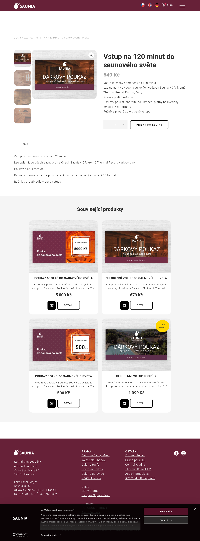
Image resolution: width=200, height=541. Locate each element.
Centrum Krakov (92, 469)
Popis (24, 143)
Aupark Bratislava (137, 473)
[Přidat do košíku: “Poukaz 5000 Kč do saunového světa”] (52, 305)
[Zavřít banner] (195, 509)
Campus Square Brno (96, 495)
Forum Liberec (135, 455)
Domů (17, 38)
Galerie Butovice (93, 473)
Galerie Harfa (91, 464)
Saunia (28, 38)
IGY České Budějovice (140, 478)
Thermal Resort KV (138, 469)
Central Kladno (135, 464)
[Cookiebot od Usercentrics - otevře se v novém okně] (20, 535)
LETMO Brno (90, 490)
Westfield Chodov (94, 460)
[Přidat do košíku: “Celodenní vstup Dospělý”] (124, 403)
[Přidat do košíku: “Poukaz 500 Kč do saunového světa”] (52, 403)
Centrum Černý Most (96, 455)
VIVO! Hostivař (91, 478)
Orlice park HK (135, 460)
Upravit (164, 520)
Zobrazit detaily (49, 535)
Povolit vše (166, 511)
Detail (68, 305)
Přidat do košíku (149, 125)
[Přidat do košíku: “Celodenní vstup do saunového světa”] (124, 305)
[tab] (24, 144)
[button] (91, 55)
